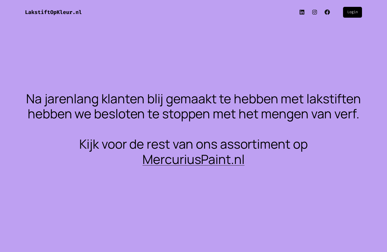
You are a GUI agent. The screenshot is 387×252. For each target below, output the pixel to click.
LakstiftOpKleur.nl (53, 12)
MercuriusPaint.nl (193, 159)
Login (352, 11)
